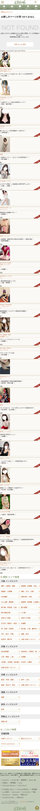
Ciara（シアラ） (5, 458)
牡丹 (1, 405)
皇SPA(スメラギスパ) (6, 277)
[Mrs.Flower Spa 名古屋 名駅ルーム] (20, 59)
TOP (4, 8)
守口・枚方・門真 (7, 634)
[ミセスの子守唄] (20, 501)
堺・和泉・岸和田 (7, 629)
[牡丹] (20, 395)
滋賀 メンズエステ (9, 692)
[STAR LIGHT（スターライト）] (20, 197)
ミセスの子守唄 (5, 511)
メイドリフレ (26, 792)
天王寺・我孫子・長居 (9, 623)
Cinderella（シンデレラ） (6, 98)
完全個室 (34, 789)
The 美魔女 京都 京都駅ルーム (6, 335)
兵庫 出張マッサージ (28, 685)
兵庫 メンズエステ (9, 675)
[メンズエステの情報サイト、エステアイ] (20, 4)
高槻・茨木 (25, 634)
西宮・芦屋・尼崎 (7, 680)
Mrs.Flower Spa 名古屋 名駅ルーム (6, 70)
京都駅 (23, 657)
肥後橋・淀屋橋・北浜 (29, 586)
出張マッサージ (6, 738)
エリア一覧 (15, 780)
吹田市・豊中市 (6, 639)
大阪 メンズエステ (9, 581)
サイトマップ (22, 785)
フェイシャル (16, 792)
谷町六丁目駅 (25, 618)
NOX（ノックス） (6, 431)
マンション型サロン (23, 789)
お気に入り (28, 8)
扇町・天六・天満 (27, 591)
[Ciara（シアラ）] (20, 448)
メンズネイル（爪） (8, 797)
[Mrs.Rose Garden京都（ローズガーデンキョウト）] (20, 253)
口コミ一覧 (32, 780)
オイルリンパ (6, 794)
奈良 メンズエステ (9, 704)
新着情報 (23, 780)
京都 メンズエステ (9, 646)
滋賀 (2, 697)
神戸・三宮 (25, 680)
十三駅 (23, 613)
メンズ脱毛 (5, 792)
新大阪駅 (24, 607)
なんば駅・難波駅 (7, 602)
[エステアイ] (20, 810)
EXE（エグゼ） (5, 485)
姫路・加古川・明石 (8, 685)
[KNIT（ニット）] (20, 226)
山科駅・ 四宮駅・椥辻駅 (10, 662)
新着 (36, 8)
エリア (12, 8)
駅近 (34, 792)
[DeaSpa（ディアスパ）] (20, 116)
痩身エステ (24, 794)
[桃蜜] (20, 144)
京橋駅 (23, 623)
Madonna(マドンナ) (5, 377)
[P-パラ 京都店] (20, 526)
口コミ (20, 8)
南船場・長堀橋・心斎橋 (29, 602)
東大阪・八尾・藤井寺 (29, 629)
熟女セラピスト (26, 738)
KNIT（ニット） (5, 236)
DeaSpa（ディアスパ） (5, 127)
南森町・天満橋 (6, 591)
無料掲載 (13, 782)
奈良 (2, 709)
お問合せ (5, 782)
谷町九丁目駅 (5, 618)
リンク (20, 782)
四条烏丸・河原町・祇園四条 (30, 651)
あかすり (15, 794)
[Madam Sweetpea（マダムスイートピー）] (20, 294)
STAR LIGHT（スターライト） (5, 208)
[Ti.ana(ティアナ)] (20, 171)
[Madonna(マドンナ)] (20, 366)
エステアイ (5, 780)
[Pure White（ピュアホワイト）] (20, 553)
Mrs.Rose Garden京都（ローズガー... (5, 264)
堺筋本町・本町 (26, 597)
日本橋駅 (4, 597)
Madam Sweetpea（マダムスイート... (6, 306)
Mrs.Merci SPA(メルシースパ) (6, 349)
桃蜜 (1, 154)
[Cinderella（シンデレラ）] (20, 87)
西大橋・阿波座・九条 (9, 607)
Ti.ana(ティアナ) (5, 181)
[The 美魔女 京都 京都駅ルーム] (20, 324)
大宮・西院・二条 (7, 657)
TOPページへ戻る (20, 44)
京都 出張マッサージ (8, 667)
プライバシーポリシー (9, 785)
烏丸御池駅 (5, 651)
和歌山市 (4, 721)
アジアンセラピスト (8, 744)
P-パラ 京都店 (5, 536)
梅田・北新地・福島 (8, 586)
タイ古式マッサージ (8, 789)
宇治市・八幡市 (26, 662)
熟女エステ (20, 797)
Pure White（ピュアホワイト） (5, 564)
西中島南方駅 (5, 613)
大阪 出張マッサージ (28, 639)
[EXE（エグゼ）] (20, 475)
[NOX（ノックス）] (20, 421)
